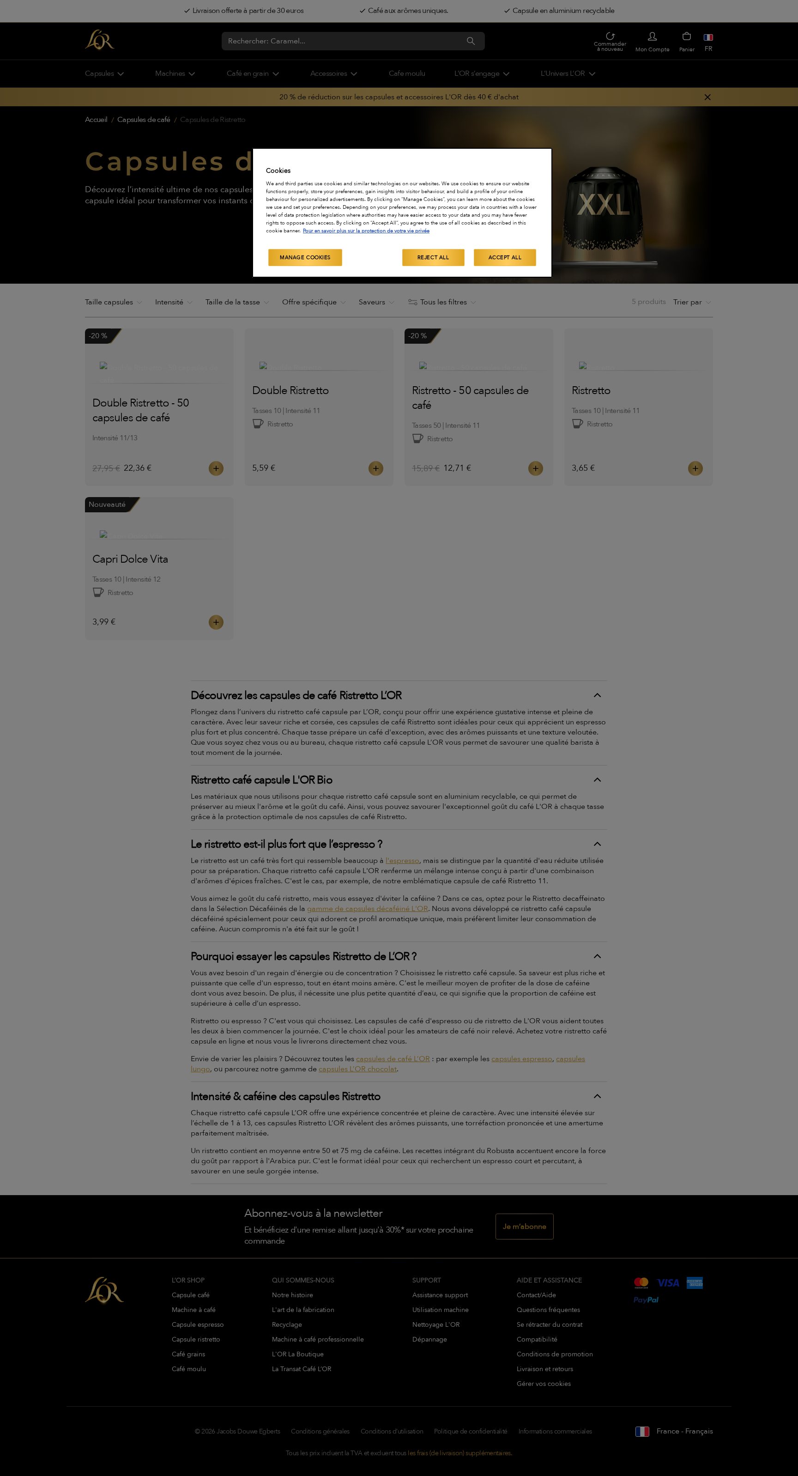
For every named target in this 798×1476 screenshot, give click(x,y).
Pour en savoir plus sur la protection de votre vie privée (366, 230)
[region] (402, 213)
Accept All (505, 257)
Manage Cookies (305, 257)
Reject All (433, 257)
